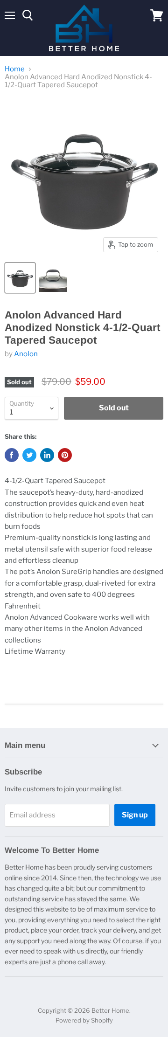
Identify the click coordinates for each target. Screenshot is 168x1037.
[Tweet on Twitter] (29, 455)
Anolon (26, 354)
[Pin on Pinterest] (65, 455)
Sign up (135, 814)
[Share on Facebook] (12, 455)
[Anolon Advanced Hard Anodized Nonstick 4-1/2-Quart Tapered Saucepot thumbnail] (20, 278)
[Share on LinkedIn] (47, 455)
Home (15, 69)
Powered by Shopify (84, 1020)
